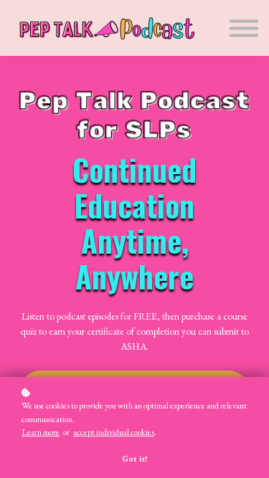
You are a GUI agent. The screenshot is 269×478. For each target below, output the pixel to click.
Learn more (41, 432)
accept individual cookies (113, 432)
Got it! (135, 459)
